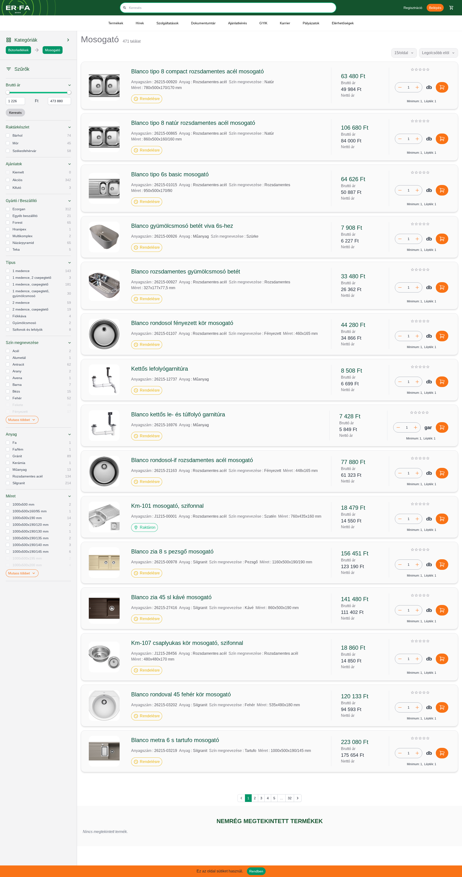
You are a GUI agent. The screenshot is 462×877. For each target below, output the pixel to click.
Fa (15, 443)
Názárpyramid (23, 243)
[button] (146, 99)
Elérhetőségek (343, 23)
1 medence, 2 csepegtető (32, 278)
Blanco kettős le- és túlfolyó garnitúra (178, 414)
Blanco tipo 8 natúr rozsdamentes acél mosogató (193, 123)
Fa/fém (18, 449)
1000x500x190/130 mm (31, 531)
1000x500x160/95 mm (30, 511)
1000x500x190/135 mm (31, 538)
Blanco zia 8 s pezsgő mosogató (172, 551)
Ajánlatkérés (237, 23)
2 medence (21, 303)
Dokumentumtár (203, 23)
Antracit (18, 364)
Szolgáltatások (167, 23)
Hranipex (19, 229)
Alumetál (19, 358)
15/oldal (401, 53)
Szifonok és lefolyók (28, 329)
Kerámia (19, 463)
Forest (17, 222)
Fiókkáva (19, 316)
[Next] (298, 798)
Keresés (15, 112)
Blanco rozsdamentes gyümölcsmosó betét (185, 271)
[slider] (8, 92)
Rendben (256, 871)
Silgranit (19, 483)
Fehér (17, 398)
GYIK (263, 23)
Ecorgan (19, 209)
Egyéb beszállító (25, 216)
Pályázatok (311, 23)
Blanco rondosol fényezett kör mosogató (182, 323)
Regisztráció (413, 8)
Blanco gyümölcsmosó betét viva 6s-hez (182, 225)
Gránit (17, 456)
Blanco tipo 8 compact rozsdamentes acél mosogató (197, 71)
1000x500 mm (23, 504)
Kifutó (17, 188)
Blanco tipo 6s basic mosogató (170, 174)
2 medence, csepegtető (30, 309)
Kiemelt (18, 172)
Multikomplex (22, 236)
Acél (16, 351)
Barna (17, 385)
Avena (17, 378)
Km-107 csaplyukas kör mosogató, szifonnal (187, 643)
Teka (16, 249)
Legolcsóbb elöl (435, 53)
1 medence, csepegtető (30, 284)
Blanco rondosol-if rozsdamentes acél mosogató (192, 460)
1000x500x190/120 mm (31, 525)
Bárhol (17, 135)
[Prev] (241, 798)
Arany (17, 371)
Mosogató (52, 50)
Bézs (16, 391)
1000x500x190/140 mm (31, 545)
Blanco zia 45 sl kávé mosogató (171, 597)
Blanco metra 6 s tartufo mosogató (175, 740)
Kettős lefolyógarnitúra (159, 368)
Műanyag (20, 469)
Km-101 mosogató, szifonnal (167, 505)
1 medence (21, 271)
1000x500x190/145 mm (31, 551)
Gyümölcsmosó (24, 323)
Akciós (17, 180)
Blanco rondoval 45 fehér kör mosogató (181, 694)
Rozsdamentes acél (28, 476)
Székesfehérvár (24, 151)
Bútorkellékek (18, 50)
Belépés (435, 8)
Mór (16, 143)
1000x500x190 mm (27, 518)
